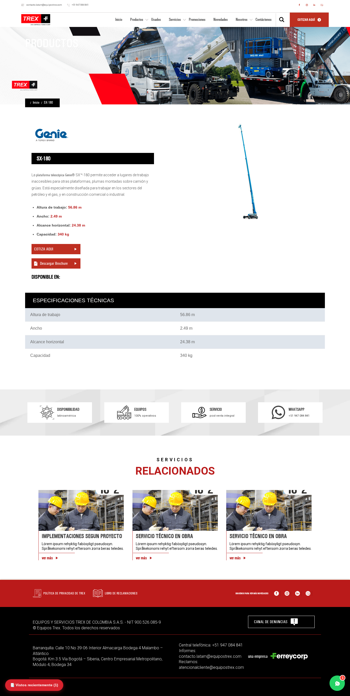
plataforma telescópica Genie (54, 175)
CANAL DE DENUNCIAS (270, 621)
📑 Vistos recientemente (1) (34, 685)
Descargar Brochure (54, 263)
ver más (47, 558)
